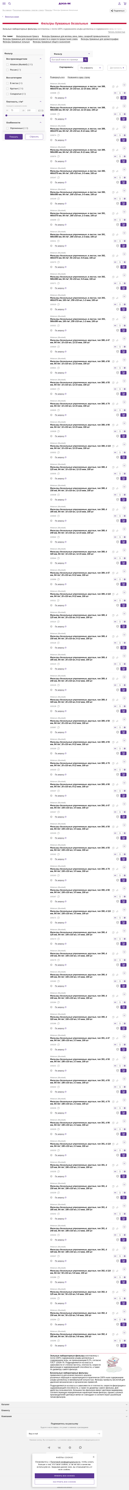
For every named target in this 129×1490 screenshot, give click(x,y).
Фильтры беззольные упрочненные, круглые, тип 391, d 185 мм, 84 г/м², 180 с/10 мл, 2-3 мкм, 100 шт (78, 1208)
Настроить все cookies (64, 1482)
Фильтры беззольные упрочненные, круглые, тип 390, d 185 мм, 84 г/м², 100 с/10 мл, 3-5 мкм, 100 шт (78, 976)
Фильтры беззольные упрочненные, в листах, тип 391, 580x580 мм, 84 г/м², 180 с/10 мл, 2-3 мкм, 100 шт (77, 235)
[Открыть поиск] (9, 3)
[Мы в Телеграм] (48, 1447)
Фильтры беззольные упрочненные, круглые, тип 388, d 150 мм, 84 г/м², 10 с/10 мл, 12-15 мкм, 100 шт (78, 489)
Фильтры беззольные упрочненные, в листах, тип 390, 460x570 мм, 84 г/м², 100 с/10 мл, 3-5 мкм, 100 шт (77, 172)
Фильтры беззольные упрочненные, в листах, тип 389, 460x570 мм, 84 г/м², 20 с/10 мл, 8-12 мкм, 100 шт (77, 130)
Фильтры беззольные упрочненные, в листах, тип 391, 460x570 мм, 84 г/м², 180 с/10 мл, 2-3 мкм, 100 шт (77, 214)
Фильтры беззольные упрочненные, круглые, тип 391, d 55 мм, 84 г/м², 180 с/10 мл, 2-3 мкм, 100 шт (80, 1081)
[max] (80, 1447)
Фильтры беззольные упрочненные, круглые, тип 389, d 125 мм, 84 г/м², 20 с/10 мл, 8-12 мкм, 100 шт (78, 616)
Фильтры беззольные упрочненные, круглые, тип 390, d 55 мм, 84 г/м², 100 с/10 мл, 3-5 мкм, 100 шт (80, 849)
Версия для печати (64, 1487)
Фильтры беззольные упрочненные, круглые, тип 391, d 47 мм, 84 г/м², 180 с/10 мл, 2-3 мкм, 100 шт (80, 1039)
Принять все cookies (64, 1476)
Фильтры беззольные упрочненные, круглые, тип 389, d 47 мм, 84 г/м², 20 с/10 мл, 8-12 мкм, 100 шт (80, 574)
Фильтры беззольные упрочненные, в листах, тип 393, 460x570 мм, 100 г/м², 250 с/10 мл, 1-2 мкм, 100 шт (77, 299)
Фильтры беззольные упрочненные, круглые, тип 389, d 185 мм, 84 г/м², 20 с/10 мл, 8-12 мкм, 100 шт (78, 658)
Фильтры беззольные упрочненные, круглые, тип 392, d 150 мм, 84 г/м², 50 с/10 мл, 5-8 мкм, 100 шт (78, 1314)
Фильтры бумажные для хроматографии (99, 39)
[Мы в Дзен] (69, 1447)
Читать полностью (116, 32)
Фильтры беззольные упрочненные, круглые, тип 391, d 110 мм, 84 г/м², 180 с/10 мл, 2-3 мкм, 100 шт (80, 1145)
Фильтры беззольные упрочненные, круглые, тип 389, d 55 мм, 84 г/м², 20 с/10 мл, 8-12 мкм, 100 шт (80, 743)
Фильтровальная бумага (27, 36)
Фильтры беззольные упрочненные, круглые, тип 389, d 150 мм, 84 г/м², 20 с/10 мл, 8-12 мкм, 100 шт (78, 637)
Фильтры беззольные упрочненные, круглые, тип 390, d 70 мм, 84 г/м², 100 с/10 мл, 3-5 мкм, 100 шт (80, 870)
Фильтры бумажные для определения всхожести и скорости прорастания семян (40, 39)
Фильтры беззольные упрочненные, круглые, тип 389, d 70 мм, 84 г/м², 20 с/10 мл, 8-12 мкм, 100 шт (80, 764)
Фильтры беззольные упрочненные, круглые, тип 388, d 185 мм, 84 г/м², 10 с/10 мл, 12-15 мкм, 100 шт (78, 510)
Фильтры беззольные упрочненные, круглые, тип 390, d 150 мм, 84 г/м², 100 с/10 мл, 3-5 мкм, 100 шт (78, 954)
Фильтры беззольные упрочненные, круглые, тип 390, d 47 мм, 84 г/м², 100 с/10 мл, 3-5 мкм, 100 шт (80, 806)
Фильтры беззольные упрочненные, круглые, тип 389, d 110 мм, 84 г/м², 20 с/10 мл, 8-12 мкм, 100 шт (80, 595)
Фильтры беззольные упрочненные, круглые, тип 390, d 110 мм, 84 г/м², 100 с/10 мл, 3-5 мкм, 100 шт (80, 912)
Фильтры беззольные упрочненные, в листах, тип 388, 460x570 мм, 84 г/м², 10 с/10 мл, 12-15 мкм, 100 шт (77, 87)
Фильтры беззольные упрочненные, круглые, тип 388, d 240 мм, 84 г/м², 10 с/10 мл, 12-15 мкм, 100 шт (78, 531)
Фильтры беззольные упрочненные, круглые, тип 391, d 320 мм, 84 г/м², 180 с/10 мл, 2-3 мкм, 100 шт (78, 1251)
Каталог (5, 1404)
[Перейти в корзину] (124, 3)
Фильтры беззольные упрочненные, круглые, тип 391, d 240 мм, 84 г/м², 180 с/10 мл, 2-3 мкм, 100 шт (78, 1229)
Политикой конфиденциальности (65, 1462)
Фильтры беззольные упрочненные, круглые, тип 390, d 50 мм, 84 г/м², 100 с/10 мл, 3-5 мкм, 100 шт (80, 828)
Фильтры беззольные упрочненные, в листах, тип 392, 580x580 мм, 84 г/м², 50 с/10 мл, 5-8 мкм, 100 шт (77, 278)
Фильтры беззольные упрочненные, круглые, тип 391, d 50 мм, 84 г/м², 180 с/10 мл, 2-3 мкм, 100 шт (80, 1060)
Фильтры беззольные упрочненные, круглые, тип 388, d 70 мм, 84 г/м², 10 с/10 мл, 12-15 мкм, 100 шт (80, 405)
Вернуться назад (12, 17)
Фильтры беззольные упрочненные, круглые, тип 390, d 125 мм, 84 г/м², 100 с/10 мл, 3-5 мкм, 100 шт (78, 933)
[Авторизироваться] (119, 3)
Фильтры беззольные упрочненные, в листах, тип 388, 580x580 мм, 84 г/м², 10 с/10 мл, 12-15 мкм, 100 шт (77, 109)
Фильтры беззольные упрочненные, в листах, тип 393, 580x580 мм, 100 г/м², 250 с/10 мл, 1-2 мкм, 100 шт (77, 320)
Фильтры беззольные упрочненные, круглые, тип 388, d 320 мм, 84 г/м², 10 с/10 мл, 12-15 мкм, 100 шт (78, 553)
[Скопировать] (113, 86)
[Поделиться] (117, 86)
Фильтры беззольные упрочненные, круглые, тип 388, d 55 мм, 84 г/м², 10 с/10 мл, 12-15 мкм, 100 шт (80, 383)
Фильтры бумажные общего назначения (51, 42)
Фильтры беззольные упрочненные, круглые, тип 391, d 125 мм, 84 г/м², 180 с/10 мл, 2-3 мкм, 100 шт (78, 1166)
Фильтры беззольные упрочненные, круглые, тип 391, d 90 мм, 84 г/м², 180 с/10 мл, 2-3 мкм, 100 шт (80, 1124)
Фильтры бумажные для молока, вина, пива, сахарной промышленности (76, 36)
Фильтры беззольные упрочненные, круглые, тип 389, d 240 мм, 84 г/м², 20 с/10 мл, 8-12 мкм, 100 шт (78, 680)
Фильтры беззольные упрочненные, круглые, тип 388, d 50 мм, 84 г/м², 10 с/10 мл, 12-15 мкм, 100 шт (80, 362)
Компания (7, 1416)
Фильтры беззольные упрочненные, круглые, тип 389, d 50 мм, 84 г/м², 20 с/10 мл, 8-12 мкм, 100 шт (80, 722)
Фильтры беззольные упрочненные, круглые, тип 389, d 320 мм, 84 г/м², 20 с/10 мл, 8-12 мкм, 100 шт (78, 701)
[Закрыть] (93, 1457)
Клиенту (6, 1410)
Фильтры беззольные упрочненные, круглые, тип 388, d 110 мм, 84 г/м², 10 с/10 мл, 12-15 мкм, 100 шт (80, 447)
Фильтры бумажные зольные (16, 42)
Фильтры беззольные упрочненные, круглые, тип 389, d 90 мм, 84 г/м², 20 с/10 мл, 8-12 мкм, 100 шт (80, 785)
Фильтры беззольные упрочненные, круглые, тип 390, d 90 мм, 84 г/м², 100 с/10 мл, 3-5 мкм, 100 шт (80, 891)
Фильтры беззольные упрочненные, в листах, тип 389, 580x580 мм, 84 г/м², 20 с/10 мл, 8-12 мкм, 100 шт (77, 151)
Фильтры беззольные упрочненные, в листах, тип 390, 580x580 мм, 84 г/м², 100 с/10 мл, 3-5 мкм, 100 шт (77, 193)
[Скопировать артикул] (58, 93)
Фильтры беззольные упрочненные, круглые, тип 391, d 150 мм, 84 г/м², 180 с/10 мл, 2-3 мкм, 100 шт (78, 1187)
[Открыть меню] (4, 3)
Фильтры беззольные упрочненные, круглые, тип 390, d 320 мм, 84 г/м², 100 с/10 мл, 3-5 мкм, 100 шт (78, 1018)
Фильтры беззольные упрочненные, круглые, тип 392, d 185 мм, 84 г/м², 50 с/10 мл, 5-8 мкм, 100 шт (78, 1335)
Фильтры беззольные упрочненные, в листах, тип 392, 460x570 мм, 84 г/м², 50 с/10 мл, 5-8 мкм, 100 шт (77, 257)
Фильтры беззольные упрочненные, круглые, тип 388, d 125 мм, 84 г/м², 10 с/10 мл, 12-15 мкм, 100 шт (78, 468)
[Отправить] (98, 1434)
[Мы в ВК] (59, 1447)
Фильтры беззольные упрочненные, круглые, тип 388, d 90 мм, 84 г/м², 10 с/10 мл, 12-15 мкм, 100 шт (80, 426)
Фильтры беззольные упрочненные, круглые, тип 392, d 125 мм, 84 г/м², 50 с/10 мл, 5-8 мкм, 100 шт (78, 1293)
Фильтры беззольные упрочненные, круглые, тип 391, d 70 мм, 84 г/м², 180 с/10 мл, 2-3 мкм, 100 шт (80, 1102)
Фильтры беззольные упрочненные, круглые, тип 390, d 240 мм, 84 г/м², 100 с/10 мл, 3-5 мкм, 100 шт (78, 997)
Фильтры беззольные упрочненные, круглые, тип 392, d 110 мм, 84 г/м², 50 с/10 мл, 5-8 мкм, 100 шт (80, 1272)
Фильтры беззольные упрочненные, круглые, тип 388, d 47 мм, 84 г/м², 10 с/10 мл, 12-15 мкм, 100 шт (80, 341)
